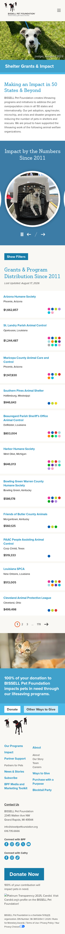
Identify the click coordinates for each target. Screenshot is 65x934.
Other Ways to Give (41, 709)
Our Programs (13, 746)
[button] (59, 10)
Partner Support (15, 758)
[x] (23, 844)
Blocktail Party (42, 790)
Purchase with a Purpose (43, 781)
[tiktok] (17, 844)
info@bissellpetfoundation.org (21, 827)
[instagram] (12, 844)
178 (39, 624)
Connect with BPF (15, 839)
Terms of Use (32, 923)
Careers (37, 767)
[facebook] (6, 844)
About (37, 747)
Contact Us (11, 804)
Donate (12, 709)
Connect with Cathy (16, 853)
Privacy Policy (47, 923)
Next (46, 624)
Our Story (38, 759)
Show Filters (16, 256)
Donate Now (24, 874)
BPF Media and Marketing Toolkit (15, 786)
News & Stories (14, 771)
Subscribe (10, 778)
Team (36, 763)
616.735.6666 (12, 831)
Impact (8, 752)
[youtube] (29, 844)
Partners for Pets (13, 765)
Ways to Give (41, 773)
